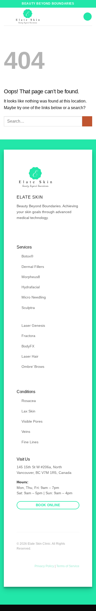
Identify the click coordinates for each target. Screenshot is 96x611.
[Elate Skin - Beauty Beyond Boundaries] (28, 16)
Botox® (27, 256)
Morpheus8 (31, 277)
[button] (87, 16)
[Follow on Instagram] (26, 233)
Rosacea (29, 401)
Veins (26, 432)
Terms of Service (67, 566)
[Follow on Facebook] (20, 233)
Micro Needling (34, 297)
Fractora (28, 336)
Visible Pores (32, 421)
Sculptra (28, 308)
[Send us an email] (32, 233)
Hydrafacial (31, 287)
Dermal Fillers (33, 267)
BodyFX (28, 346)
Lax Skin (28, 411)
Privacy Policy (45, 566)
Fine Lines (30, 442)
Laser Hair (30, 356)
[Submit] (87, 121)
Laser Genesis (33, 325)
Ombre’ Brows (33, 367)
